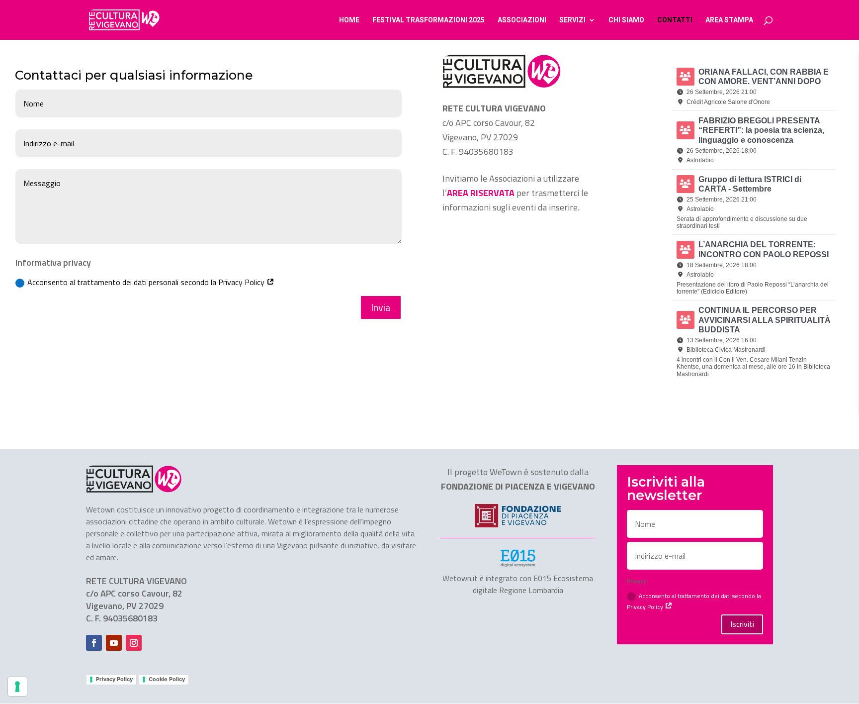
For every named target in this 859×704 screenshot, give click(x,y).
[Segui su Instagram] (134, 643)
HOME (349, 20)
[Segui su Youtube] (114, 643)
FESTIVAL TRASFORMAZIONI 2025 (428, 20)
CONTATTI (674, 20)
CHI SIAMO (626, 20)
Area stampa (729, 20)
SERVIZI (572, 20)
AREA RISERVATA (481, 193)
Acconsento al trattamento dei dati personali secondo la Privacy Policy (146, 282)
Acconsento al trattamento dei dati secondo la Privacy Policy (694, 601)
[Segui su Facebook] (94, 643)
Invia (381, 307)
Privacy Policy (114, 679)
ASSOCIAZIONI (522, 20)
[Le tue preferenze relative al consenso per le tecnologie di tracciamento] (17, 686)
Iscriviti (742, 624)
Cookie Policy (167, 679)
